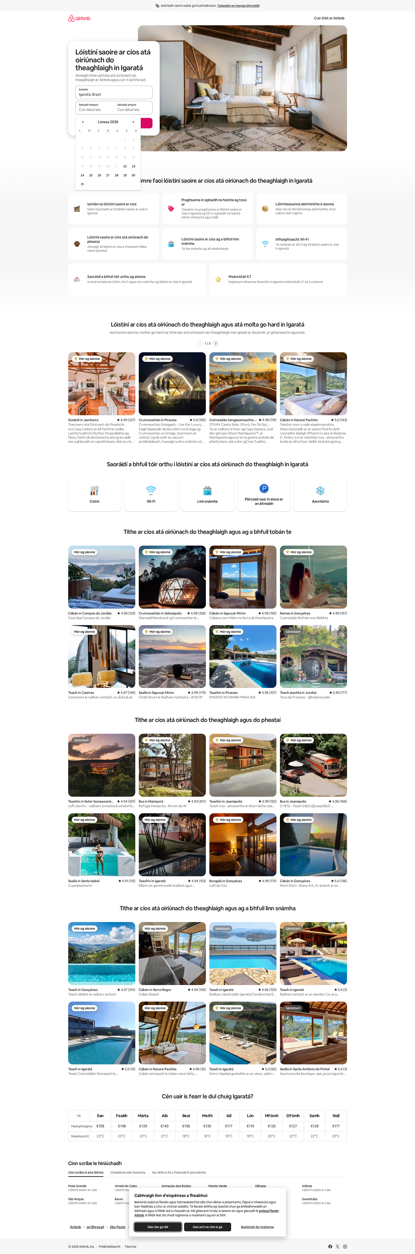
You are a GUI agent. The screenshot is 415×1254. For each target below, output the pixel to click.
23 (133, 166)
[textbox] (94, 109)
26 (99, 175)
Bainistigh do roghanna (257, 1227)
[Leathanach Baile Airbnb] (79, 18)
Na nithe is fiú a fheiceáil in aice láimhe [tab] (179, 1172)
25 (91, 175)
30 (133, 175)
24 (82, 175)
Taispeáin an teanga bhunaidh (238, 6)
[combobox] (114, 94)
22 (125, 166)
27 (108, 175)
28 (116, 175)
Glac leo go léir (157, 1227)
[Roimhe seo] (199, 343)
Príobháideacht (109, 1247)
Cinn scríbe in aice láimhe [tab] (85, 1172)
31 (82, 184)
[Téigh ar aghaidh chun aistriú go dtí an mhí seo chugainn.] (133, 122)
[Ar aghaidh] (215, 343)
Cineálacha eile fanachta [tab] (127, 1172)
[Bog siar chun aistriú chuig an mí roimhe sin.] (83, 122)
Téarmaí (130, 1247)
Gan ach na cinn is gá (207, 1227)
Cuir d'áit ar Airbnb (329, 18)
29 (125, 175)
